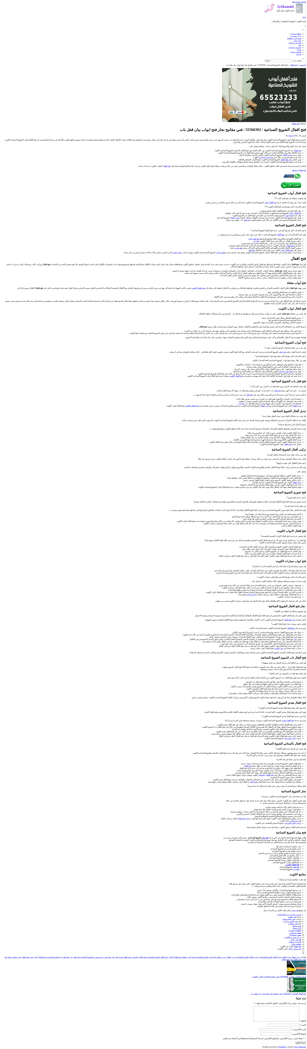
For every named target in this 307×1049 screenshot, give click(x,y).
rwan (290, 136)
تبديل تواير (297, 41)
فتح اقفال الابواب (175, 957)
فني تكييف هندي (288, 919)
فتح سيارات (220, 252)
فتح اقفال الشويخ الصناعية (157, 957)
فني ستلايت (293, 924)
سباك (290, 949)
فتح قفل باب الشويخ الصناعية (57, 957)
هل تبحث (294, 910)
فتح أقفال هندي (288, 720)
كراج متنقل (296, 928)
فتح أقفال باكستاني (265, 775)
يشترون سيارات (295, 47)
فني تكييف (292, 917)
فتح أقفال (297, 150)
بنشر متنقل (296, 926)
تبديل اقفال (296, 483)
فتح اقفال (294, 65)
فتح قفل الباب (253, 239)
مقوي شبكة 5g (295, 935)
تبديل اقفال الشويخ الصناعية (270, 957)
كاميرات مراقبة (295, 43)
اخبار (304, 17)
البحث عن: (297, 61)
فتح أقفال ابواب (295, 213)
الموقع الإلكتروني (299, 1034)
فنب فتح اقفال (27, 957)
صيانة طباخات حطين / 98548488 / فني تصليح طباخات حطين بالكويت (279, 977)
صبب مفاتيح (221, 957)
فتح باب (256, 241)
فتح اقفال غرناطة (299, 170)
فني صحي (297, 949)
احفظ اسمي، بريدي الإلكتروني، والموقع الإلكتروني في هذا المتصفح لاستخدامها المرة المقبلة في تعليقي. (262, 1038)
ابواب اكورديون (290, 738)
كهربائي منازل (295, 52)
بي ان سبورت (295, 36)
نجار (299, 45)
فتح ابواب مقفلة (188, 957)
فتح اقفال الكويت (198, 288)
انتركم (298, 54)
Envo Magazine (300, 1047)
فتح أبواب (253, 782)
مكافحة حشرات (295, 930)
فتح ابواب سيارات (266, 157)
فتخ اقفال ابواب (39, 957)
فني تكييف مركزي (290, 921)
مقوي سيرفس (295, 933)
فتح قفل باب (75, 957)
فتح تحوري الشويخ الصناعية (91, 957)
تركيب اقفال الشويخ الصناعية (247, 957)
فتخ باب (296, 869)
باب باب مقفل (296, 957)
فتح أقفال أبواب (270, 203)
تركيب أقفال (287, 155)
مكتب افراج (177, 252)
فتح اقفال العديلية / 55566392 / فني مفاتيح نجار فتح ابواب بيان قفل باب (278, 994)
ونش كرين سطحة (294, 38)
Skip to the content (299, 2)
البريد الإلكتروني (299, 1029)
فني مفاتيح (16, 957)
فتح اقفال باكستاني (138, 957)
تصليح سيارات (295, 34)
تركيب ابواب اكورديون (292, 823)
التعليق (302, 1021)
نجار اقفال (297, 959)
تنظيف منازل (296, 944)
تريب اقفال (230, 957)
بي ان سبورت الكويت (292, 937)
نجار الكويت (278, 648)
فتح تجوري (238, 248)
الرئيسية (302, 65)
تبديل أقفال (296, 406)
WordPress (282, 1047)
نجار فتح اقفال (243, 819)
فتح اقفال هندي (125, 957)
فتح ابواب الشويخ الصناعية (205, 957)
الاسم (303, 1025)
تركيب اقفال (235, 218)
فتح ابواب (288, 215)
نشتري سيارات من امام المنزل (289, 915)
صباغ (299, 50)
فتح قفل (246, 220)
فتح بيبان (264, 838)
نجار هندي (294, 821)
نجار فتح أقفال (286, 160)
